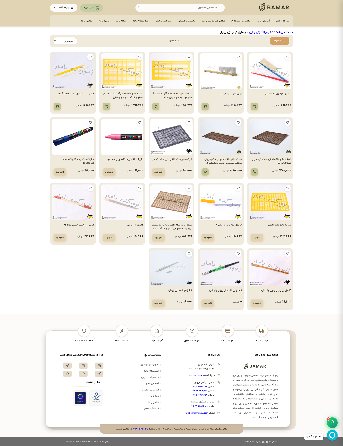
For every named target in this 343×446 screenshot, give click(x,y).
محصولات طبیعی (187, 21)
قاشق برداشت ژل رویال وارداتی (225, 290)
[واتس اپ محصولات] (67, 374)
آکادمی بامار (263, 21)
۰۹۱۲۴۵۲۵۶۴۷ (198, 406)
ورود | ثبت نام (61, 8)
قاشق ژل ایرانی (135, 225)
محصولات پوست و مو (213, 21)
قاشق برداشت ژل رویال (180, 290)
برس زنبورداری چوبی (231, 94)
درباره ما (155, 396)
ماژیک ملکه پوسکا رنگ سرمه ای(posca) (78, 161)
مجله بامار (121, 21)
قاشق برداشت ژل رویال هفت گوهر (75, 94)
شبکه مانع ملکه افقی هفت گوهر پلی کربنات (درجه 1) (271, 161)
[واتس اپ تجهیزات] (83, 374)
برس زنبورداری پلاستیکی (278, 94)
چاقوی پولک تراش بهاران (229, 225)
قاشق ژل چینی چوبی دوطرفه (79, 225)
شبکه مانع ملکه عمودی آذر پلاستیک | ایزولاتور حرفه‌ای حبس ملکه (173, 96)
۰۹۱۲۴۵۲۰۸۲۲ (200, 387)
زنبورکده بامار (283, 21)
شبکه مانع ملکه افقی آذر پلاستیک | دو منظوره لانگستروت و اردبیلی (122, 96)
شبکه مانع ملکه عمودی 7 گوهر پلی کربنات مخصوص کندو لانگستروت (223, 161)
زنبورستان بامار (152, 371)
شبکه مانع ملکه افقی (279, 225)
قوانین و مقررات (151, 390)
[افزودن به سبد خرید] (254, 106)
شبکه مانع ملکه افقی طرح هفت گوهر (173, 159)
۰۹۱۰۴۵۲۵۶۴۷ (199, 391)
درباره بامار (104, 21)
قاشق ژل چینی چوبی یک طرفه (275, 290)
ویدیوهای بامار (140, 21)
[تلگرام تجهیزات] (67, 366)
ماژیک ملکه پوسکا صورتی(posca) (125, 159)
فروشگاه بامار (152, 409)
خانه (290, 32)
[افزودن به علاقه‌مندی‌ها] (287, 57)
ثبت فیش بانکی (163, 21)
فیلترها (277, 41)
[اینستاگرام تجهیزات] (99, 366)
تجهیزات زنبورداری (150, 365)
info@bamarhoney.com (196, 413)
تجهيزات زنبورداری (240, 21)
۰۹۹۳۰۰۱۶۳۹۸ (200, 395)
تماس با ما (86, 21)
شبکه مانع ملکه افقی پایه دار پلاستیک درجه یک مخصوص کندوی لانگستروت (172, 227)
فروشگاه (279, 32)
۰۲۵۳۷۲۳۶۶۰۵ (197, 375)
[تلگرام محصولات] (99, 374)
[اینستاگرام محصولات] (83, 366)
